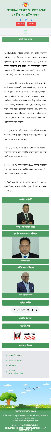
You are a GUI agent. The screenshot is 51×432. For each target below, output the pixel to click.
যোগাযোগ (20, 24)
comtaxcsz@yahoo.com (28, 420)
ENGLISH (31, 24)
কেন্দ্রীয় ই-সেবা (25, 318)
